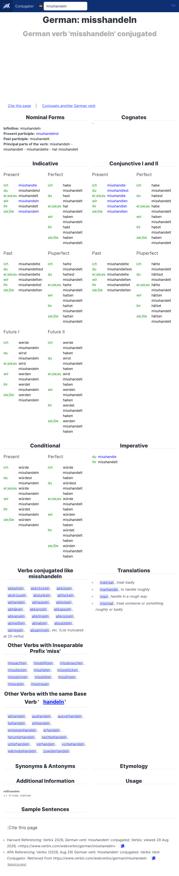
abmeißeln (16, 623)
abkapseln (16, 616)
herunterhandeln (21, 737)
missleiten (43, 677)
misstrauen (40, 684)
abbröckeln (40, 588)
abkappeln (62, 609)
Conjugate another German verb (68, 105)
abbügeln (64, 588)
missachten (17, 663)
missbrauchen (71, 663)
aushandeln (41, 716)
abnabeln (39, 623)
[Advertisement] (89, 68)
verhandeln (45, 744)
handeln (53, 702)
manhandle (109, 589)
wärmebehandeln (22, 751)
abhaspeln (40, 602)
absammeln (39, 630)
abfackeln (65, 595)
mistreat (107, 603)
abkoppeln (64, 616)
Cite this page (19, 105)
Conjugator (24, 6)
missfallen (42, 670)
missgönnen (18, 677)
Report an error (17, 864)
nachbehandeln (54, 737)
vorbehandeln (73, 744)
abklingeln (40, 616)
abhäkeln (15, 609)
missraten (16, 684)
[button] (173, 6)
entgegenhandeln (22, 730)
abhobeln (63, 602)
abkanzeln (38, 609)
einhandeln (41, 723)
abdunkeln (41, 595)
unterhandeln (18, 744)
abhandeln (16, 602)
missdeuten (17, 670)
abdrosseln (17, 595)
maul (104, 596)
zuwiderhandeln (56, 751)
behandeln (16, 723)
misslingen (67, 677)
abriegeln (15, 630)
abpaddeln (63, 623)
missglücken (67, 670)
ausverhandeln (70, 716)
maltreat (107, 582)
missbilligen (43, 663)
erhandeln (51, 730)
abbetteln (16, 588)
